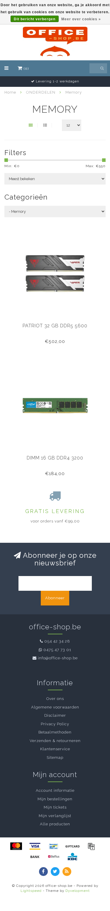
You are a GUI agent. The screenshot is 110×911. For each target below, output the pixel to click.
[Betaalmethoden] (16, 846)
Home (10, 92)
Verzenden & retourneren (55, 741)
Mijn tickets (55, 807)
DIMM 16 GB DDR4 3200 (55, 458)
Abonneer (55, 598)
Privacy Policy (55, 724)
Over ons (55, 698)
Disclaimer (55, 715)
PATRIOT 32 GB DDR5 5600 (55, 325)
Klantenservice (55, 749)
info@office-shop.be (58, 658)
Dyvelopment (77, 891)
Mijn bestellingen (55, 799)
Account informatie (55, 790)
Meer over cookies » (81, 19)
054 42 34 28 (57, 641)
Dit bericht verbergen (34, 19)
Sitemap (55, 757)
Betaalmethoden (55, 732)
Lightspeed (31, 891)
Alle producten (55, 824)
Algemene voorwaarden (55, 707)
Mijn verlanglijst (55, 816)
